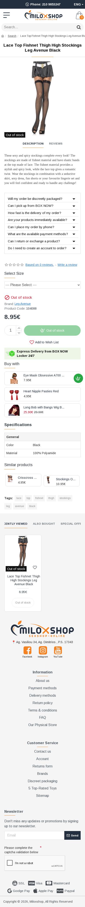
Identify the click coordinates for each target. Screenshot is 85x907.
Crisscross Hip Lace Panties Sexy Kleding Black (28, 477)
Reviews (56, 143)
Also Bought (44, 523)
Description (33, 143)
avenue (19, 506)
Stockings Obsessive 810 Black (66, 479)
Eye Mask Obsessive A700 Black (44, 375)
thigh (51, 498)
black (32, 506)
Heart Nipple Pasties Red (41, 391)
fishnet (39, 498)
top (28, 498)
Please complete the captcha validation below (21, 850)
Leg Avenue (23, 303)
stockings (65, 498)
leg (8, 506)
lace (18, 498)
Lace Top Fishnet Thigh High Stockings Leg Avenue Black (23, 580)
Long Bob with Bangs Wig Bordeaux (44, 407)
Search (12, 35)
